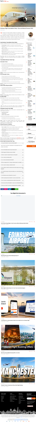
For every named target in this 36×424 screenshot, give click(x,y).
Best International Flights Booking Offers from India (10, 352)
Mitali (7, 224)
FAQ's (2, 399)
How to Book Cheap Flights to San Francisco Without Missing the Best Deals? (14, 223)
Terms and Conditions (29, 403)
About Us (2, 396)
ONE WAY (29, 126)
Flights (20, 401)
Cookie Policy (12, 401)
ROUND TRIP (34, 126)
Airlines (20, 402)
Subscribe (33, 398)
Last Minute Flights (22, 400)
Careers (2, 398)
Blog (2, 400)
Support (2, 397)
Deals (20, 403)
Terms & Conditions (13, 396)
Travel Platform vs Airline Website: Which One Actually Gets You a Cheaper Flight (15, 320)
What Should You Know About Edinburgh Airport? (10, 255)
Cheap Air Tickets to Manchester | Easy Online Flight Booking (12, 385)
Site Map (2, 401)
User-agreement (12, 398)
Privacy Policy (12, 397)
